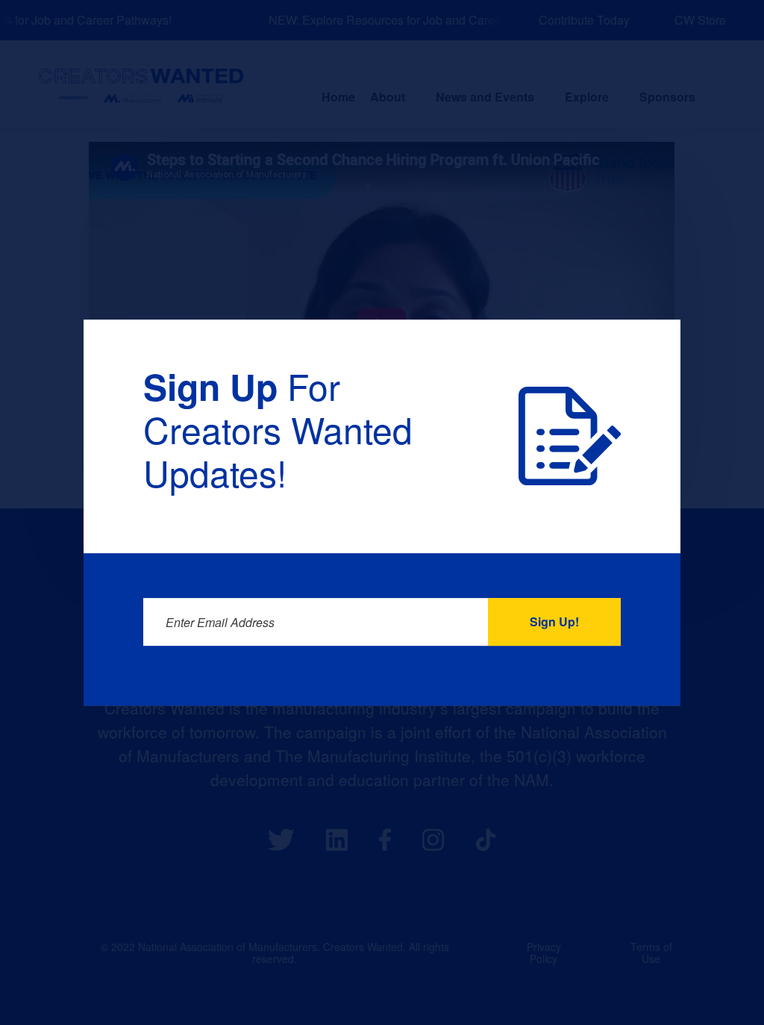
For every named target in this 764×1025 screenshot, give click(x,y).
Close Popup (638, 359)
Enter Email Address (220, 622)
